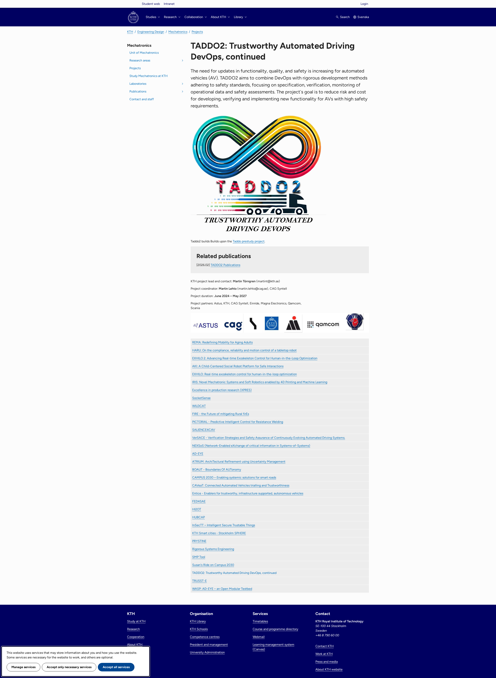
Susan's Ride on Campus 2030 (213, 565)
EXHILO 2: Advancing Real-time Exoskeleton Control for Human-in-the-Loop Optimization (254, 358)
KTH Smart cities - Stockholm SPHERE (219, 533)
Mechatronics (177, 32)
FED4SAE (199, 501)
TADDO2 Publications (225, 265)
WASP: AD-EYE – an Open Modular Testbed (222, 589)
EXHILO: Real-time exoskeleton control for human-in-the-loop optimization (244, 374)
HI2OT (196, 509)
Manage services (23, 667)
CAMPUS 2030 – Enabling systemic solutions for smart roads (234, 477)
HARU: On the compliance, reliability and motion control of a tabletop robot (244, 350)
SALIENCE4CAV (203, 430)
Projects (197, 32)
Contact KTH (324, 646)
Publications (137, 91)
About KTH (134, 644)
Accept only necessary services (69, 667)
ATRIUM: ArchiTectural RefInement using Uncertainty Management (238, 461)
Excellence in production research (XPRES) (222, 390)
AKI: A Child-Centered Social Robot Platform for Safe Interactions (237, 366)
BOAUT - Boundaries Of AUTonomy (216, 469)
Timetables (260, 621)
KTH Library (198, 621)
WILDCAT (199, 406)
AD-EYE (197, 453)
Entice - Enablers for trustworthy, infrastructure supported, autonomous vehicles (247, 493)
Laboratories (137, 84)
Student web (151, 4)
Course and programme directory (275, 629)
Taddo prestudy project (248, 241)
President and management (209, 644)
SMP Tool (198, 557)
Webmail (259, 637)
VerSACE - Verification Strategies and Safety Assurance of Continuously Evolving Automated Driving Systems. (268, 438)
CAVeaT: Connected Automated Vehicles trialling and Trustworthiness (240, 485)
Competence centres (205, 637)
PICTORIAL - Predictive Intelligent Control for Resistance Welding (237, 422)
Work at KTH (324, 654)
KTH (130, 32)
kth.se (133, 4)
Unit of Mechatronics (144, 52)
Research (133, 629)
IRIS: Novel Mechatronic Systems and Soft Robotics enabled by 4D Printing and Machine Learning (259, 382)
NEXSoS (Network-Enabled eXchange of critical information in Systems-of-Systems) (251, 445)
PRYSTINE (199, 541)
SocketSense (201, 398)
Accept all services (116, 667)
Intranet (169, 4)
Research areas (139, 60)
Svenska (363, 17)
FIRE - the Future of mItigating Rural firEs (220, 414)
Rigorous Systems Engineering (213, 549)
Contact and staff (141, 99)
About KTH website (329, 669)
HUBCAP (198, 517)
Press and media (326, 661)
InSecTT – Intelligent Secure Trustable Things (223, 525)
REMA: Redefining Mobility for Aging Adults (222, 342)
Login (364, 4)
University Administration (207, 652)
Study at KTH (136, 621)
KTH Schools (199, 629)
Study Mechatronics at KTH (148, 76)
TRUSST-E (199, 581)
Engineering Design (150, 32)
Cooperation (135, 637)
